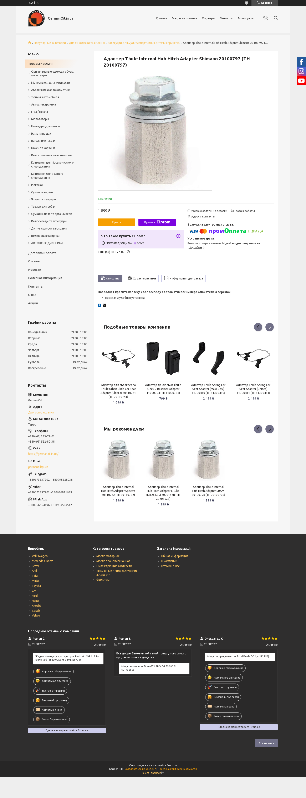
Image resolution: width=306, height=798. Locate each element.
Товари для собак (43, 206)
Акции (33, 303)
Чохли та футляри (43, 199)
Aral (34, 570)
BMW (35, 566)
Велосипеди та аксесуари (49, 221)
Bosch (36, 610)
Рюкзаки (37, 185)
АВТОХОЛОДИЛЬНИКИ (47, 243)
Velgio (36, 615)
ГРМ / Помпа (39, 111)
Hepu (35, 600)
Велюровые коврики (45, 235)
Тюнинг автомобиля (45, 97)
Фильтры (208, 18)
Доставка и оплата (42, 253)
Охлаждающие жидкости (114, 566)
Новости (34, 269)
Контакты (35, 286)
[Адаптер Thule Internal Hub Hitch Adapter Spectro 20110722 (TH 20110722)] (118, 460)
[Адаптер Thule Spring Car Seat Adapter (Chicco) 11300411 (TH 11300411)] (253, 358)
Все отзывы (267, 743)
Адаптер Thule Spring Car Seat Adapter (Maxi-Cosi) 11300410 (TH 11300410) (208, 389)
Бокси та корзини (43, 148)
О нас (32, 295)
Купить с (150, 222)
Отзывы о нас (170, 566)
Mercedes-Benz (42, 561)
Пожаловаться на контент (140, 769)
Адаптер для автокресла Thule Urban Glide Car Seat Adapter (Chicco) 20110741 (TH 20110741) (118, 390)
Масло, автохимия (184, 18)
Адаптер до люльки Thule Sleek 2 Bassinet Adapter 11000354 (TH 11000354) (163, 389)
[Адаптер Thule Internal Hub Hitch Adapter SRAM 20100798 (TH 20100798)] (208, 460)
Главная (161, 18)
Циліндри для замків (45, 126)
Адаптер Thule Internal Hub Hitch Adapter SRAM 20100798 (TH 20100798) (208, 490)
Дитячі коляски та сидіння (87, 43)
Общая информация (174, 556)
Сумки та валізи (42, 192)
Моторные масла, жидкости (50, 82)
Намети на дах (41, 133)
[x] (104, 306)
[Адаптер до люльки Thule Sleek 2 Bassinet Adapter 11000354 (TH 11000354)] (163, 358)
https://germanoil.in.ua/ (43, 453)
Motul (36, 580)
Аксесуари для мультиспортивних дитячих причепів (144, 43)
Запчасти (226, 18)
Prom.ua (172, 765)
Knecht (36, 605)
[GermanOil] (36, 18)
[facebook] (99, 306)
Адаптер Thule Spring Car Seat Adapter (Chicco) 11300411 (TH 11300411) (253, 389)
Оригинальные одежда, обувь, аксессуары (52, 73)
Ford (35, 595)
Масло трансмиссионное (113, 561)
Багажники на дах (43, 140)
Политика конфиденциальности (177, 769)
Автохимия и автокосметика (50, 90)
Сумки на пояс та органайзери (51, 214)
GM (34, 590)
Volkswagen (40, 556)
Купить (116, 222)
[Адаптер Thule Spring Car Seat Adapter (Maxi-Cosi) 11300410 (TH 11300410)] (208, 358)
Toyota (36, 585)
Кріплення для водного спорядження (47, 175)
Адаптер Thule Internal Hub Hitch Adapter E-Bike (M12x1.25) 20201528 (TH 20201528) (163, 492)
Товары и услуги (40, 63)
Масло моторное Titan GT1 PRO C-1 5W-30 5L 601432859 (149, 668)
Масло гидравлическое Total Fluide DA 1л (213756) (238, 656)
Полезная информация (45, 278)
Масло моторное (108, 556)
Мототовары (40, 119)
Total (35, 575)
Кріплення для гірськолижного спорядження (52, 164)
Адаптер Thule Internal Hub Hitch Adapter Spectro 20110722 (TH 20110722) (118, 490)
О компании (169, 561)
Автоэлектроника (43, 104)
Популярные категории (50, 43)
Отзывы (34, 261)
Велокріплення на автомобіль (51, 155)
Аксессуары (246, 18)
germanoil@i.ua (38, 467)
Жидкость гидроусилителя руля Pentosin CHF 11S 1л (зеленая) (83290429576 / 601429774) (67, 658)
